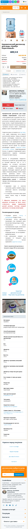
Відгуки (21, 108)
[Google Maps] (13, 505)
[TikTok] (16, 505)
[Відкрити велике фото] (14, 30)
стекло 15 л (9, 413)
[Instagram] (3, 505)
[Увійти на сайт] (25, 8)
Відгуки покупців (14, 451)
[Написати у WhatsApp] (15, 2)
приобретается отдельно (10, 406)
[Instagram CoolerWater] (18, 2)
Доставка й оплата (14, 456)
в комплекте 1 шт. (8, 395)
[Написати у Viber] (10, 2)
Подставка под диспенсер (16, 295)
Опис (8, 105)
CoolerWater (4, 4)
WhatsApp (24, 99)
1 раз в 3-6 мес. (8, 424)
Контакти (14, 461)
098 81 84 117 (12, 99)
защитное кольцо (17, 241)
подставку (22, 132)
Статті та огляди (14, 446)
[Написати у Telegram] (13, 2)
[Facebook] (6, 505)
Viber (16, 99)
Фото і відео (9, 108)
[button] (2, 40)
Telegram (20, 99)
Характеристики (20, 105)
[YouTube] (9, 505)
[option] (5, 40)
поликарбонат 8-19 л (9, 412)
